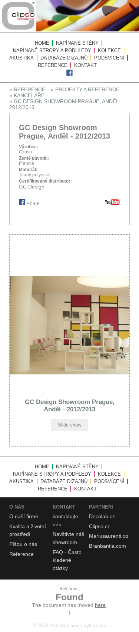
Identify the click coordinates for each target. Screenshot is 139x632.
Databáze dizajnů (63, 58)
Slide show (69, 425)
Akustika (21, 58)
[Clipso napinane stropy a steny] (69, 30)
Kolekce (109, 50)
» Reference (27, 89)
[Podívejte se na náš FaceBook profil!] (69, 74)
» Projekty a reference (85, 89)
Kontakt (85, 65)
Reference (52, 65)
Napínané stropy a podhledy (52, 50)
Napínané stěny (77, 43)
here (100, 605)
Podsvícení (109, 58)
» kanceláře (26, 95)
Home (42, 43)
